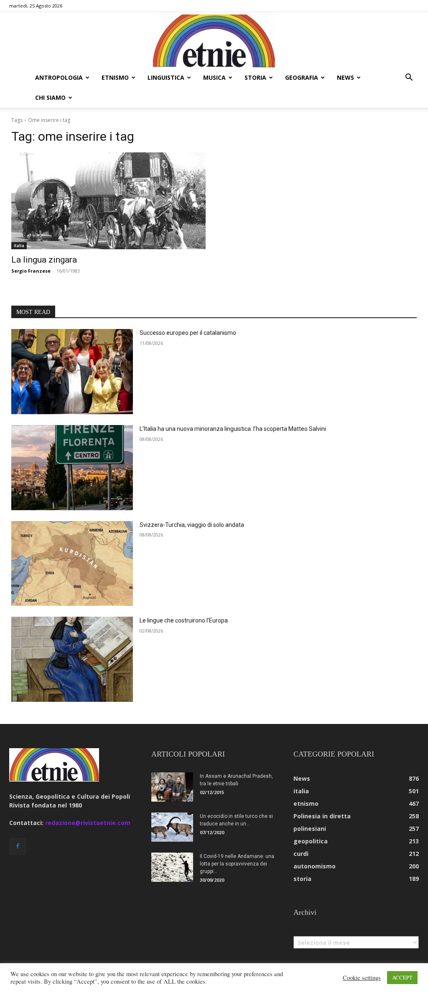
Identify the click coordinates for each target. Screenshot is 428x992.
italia (19, 245)
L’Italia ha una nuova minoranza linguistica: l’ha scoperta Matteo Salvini (233, 428)
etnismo (115, 77)
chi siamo (50, 97)
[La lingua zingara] (108, 201)
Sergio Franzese (31, 271)
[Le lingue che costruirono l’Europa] (72, 659)
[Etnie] (214, 40)
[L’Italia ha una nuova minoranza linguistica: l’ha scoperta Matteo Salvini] (72, 467)
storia (255, 77)
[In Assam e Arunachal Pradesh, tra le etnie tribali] (172, 787)
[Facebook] (17, 846)
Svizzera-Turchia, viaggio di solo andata (192, 524)
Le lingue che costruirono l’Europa (184, 620)
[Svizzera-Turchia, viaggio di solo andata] (72, 563)
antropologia (59, 77)
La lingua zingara (44, 260)
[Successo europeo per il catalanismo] (72, 371)
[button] (409, 78)
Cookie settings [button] (362, 978)
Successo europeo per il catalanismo (188, 332)
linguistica (166, 77)
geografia (301, 77)
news (345, 77)
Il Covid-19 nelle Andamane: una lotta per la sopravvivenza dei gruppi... (237, 863)
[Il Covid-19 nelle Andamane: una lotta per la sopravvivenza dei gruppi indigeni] (172, 867)
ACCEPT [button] (402, 977)
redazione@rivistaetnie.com (87, 823)
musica (214, 77)
